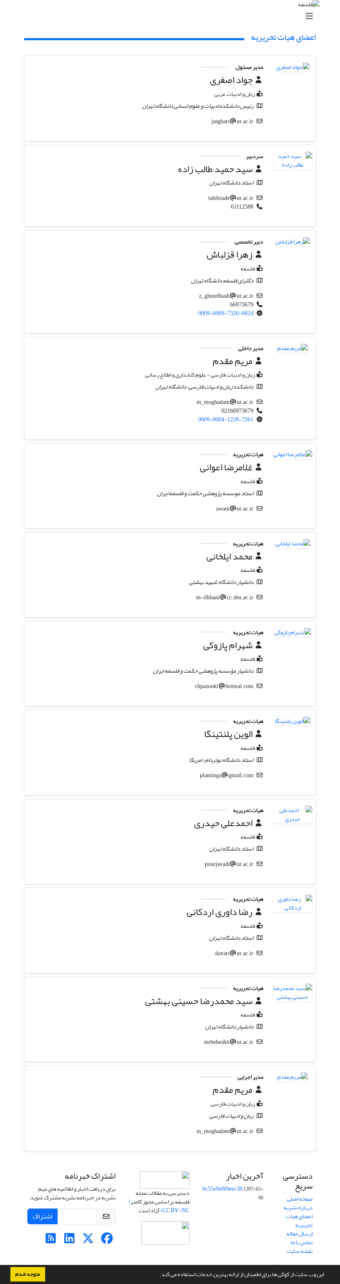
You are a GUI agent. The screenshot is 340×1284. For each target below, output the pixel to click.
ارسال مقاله (300, 1233)
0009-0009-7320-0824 (225, 313)
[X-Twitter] (88, 1240)
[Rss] (51, 1240)
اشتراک (42, 1216)
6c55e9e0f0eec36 (222, 1188)
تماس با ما (302, 1242)
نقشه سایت (300, 1251)
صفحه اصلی (300, 1198)
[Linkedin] (69, 1240)
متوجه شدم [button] (27, 1274)
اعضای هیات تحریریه (299, 1220)
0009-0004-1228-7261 (225, 419)
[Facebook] (107, 1240)
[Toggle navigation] (172, 16)
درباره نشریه (298, 1207)
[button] (157, 1275)
